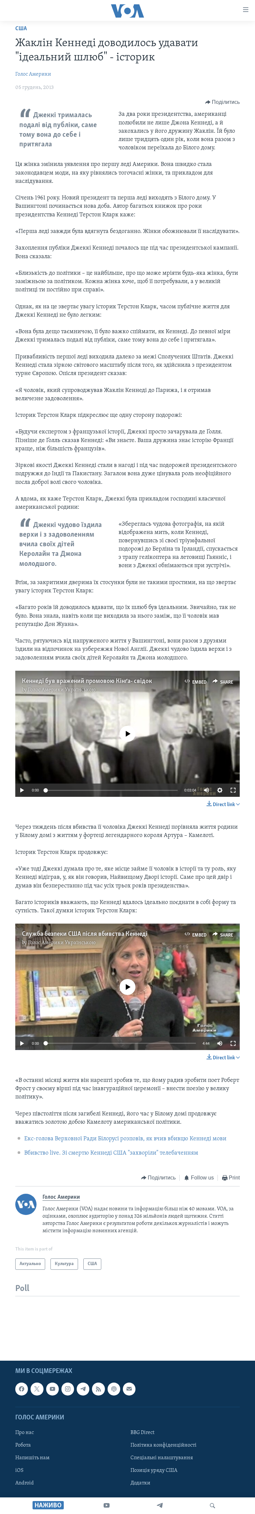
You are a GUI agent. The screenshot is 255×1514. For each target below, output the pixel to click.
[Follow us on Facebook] (21, 1389)
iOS (19, 1470)
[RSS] (98, 1389)
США (21, 29)
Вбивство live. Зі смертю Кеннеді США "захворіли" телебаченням (111, 1153)
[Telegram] (159, 1505)
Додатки (140, 1483)
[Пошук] (212, 1505)
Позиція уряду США (153, 1470)
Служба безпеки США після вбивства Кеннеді (84, 934)
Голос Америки (33, 74)
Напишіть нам (32, 1458)
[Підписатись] (129, 1389)
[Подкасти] (114, 1389)
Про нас (24, 1432)
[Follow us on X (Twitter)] (37, 1389)
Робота (23, 1445)
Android (24, 1483)
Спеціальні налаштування (161, 1458)
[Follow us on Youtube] (52, 1389)
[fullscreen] (233, 790)
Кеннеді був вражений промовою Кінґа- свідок (87, 681)
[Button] (222, 102)
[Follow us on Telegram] (83, 1389)
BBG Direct (142, 1432)
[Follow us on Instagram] (67, 1389)
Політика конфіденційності (163, 1445)
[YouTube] (106, 1505)
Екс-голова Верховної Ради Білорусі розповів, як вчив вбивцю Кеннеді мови (125, 1139)
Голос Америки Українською (62, 690)
